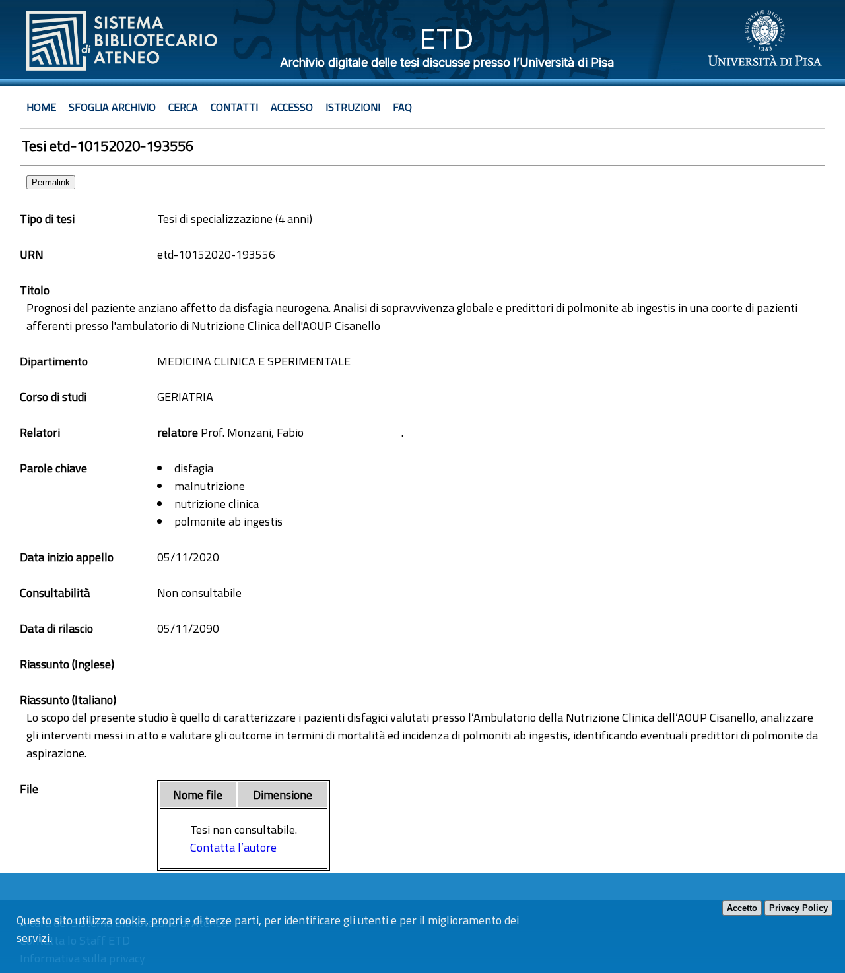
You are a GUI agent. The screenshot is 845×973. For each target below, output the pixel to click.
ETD (446, 38)
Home (41, 107)
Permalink (51, 182)
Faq (402, 107)
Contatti (234, 107)
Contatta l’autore (233, 847)
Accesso (292, 107)
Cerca (183, 107)
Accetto (742, 908)
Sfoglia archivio (112, 107)
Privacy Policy (798, 908)
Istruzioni (352, 107)
